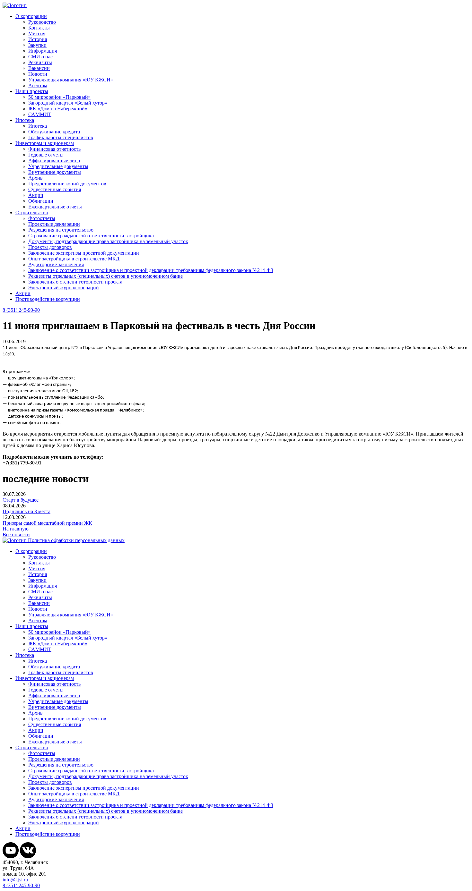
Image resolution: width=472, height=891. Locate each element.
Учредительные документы (58, 166)
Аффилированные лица (54, 160)
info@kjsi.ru (15, 879)
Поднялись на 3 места (26, 511)
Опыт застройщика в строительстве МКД (73, 258)
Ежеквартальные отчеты (55, 206)
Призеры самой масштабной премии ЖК (47, 523)
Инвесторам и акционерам (44, 143)
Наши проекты (31, 91)
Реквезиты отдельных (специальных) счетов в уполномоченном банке (105, 276)
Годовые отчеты (46, 154)
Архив (35, 178)
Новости (37, 74)
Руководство (42, 22)
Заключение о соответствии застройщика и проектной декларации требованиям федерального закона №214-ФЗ (150, 270)
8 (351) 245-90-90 (21, 310)
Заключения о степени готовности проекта (75, 281)
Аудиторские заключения (56, 264)
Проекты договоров (50, 247)
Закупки (37, 45)
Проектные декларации (54, 224)
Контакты (39, 27)
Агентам (37, 85)
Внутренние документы (54, 172)
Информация (42, 51)
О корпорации (31, 16)
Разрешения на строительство (60, 230)
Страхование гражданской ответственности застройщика (91, 235)
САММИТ (39, 114)
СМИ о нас (40, 56)
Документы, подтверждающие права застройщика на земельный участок (108, 241)
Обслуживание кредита (54, 131)
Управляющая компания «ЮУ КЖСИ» (70, 79)
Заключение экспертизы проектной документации (83, 253)
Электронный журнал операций (63, 287)
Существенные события (54, 189)
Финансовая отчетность (54, 149)
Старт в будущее (21, 500)
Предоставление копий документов (67, 183)
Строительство (31, 212)
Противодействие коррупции (47, 299)
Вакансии (39, 68)
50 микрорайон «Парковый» (59, 97)
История (37, 39)
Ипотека (24, 120)
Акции (35, 195)
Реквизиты (40, 62)
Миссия (36, 33)
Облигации (40, 201)
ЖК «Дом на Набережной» (57, 108)
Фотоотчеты (41, 218)
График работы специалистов (60, 137)
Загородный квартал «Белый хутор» (67, 103)
